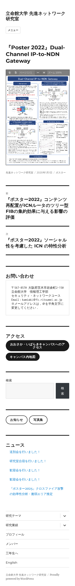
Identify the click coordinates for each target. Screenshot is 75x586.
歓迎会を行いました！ (25, 470)
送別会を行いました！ (25, 452)
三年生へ (12, 553)
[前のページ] (9, 73)
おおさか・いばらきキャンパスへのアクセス (37, 345)
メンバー (12, 544)
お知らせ (16, 420)
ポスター (61, 172)
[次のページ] (16, 73)
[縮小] (38, 73)
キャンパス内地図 (23, 357)
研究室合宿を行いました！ (28, 461)
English (11, 562)
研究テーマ (13, 516)
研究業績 (12, 525)
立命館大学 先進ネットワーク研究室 (26, 574)
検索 (9, 380)
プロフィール (15, 534)
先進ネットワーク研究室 (19, 172)
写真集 (38, 420)
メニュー (13, 30)
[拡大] (44, 73)
